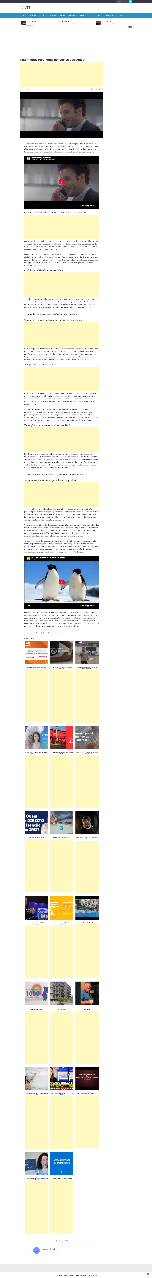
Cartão (82, 15)
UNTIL (26, 7)
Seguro (62, 15)
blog (32, 89)
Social (91, 15)
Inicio (24, 15)
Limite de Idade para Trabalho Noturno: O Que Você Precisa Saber (40, 24)
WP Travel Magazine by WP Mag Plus (84, 1275)
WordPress (67, 1275)
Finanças (53, 15)
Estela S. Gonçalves (49, 1249)
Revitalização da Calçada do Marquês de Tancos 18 (115, 24)
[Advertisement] (76, 42)
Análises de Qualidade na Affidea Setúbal (70, 24)
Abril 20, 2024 (25, 89)
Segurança (72, 15)
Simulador (33, 15)
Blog (99, 15)
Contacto (121, 15)
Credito (43, 15)
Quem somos (109, 15)
